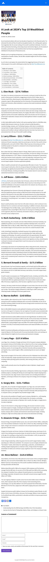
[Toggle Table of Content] (20, 69)
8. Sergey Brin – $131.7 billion (9, 83)
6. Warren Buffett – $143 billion (10, 79)
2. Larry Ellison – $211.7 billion (10, 72)
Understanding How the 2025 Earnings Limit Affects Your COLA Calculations (22, 508)
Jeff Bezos (4, 181)
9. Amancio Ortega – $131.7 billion (10, 85)
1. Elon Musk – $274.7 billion (9, 70)
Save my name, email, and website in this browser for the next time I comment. (23, 546)
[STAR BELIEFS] (3, 2)
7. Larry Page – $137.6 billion (9, 81)
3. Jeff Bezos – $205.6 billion (9, 74)
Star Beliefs (6, 506)
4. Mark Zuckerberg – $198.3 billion (11, 76)
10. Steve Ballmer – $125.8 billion (11, 87)
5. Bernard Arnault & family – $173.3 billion (12, 78)
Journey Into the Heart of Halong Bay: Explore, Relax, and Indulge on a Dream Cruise (25, 510)
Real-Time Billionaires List (38, 64)
